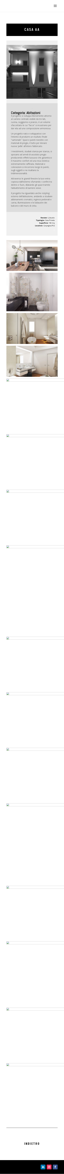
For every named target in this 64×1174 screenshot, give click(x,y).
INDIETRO (32, 1144)
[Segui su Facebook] (55, 1167)
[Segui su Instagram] (49, 1167)
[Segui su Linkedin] (43, 1167)
